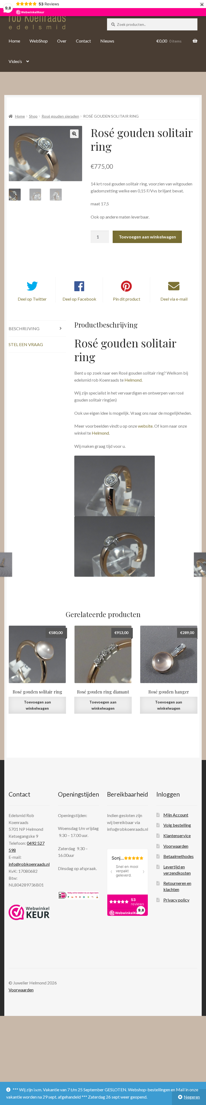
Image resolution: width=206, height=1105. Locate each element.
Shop (33, 116)
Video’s (15, 61)
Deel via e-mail (173, 298)
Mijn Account (175, 814)
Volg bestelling (177, 825)
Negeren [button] (192, 1096)
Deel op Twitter (32, 298)
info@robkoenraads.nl (29, 864)
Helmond (100, 432)
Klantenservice (177, 835)
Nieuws (107, 40)
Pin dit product (126, 298)
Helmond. (133, 379)
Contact (83, 40)
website (145, 425)
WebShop (39, 40)
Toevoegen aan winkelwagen (147, 236)
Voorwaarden (175, 846)
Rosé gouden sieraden (60, 116)
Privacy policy (176, 899)
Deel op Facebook (79, 298)
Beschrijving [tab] (24, 328)
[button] (74, 133)
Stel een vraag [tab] (26, 344)
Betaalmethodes (178, 856)
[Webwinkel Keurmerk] (29, 912)
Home (14, 40)
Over (62, 40)
